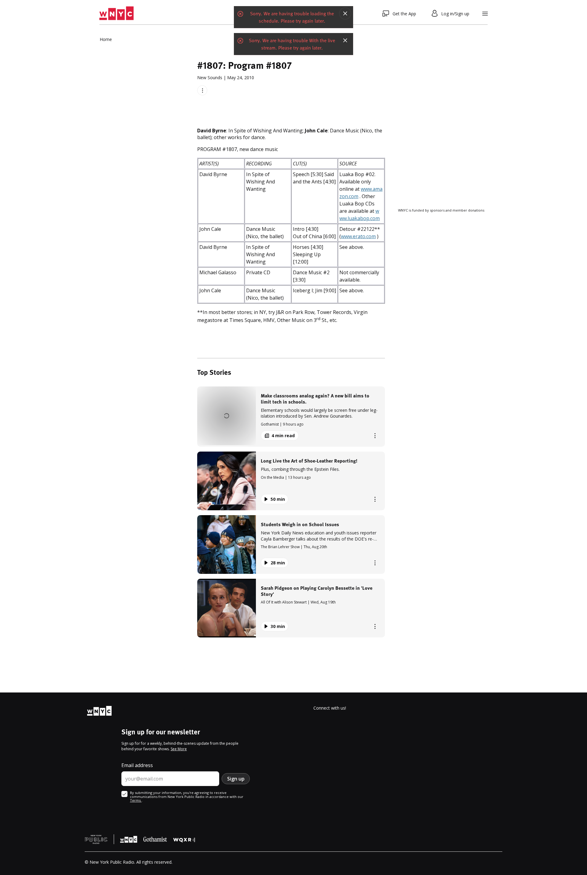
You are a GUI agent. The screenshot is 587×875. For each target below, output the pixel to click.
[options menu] (202, 90)
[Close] (345, 13)
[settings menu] (485, 14)
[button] (291, 416)
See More (179, 748)
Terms (136, 800)
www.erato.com (358, 236)
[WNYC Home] (116, 13)
